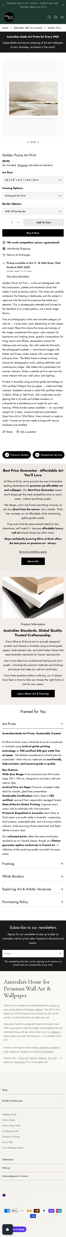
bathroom (43, 1058)
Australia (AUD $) (16, 1195)
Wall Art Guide (8, 1120)
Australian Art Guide (10, 1136)
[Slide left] (28, 142)
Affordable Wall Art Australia (28, 28)
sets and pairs (20, 1062)
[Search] (49, 17)
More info (33, 561)
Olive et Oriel (19, 1222)
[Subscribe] (60, 953)
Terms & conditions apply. (33, 552)
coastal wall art (45, 1047)
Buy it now (33, 233)
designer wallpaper (35, 1009)
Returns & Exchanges (18, 255)
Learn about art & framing (33, 693)
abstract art (14, 1051)
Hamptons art (26, 1051)
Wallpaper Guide (9, 1114)
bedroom (34, 1058)
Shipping (22, 165)
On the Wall (7, 1142)
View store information (18, 276)
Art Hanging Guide (10, 1131)
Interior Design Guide (11, 1125)
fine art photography (45, 1051)
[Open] (7, 1229)
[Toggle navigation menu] (62, 17)
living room (24, 1058)
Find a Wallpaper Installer (12, 1147)
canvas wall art (16, 1009)
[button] (2, 5)
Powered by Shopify (39, 1222)
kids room (52, 1058)
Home (5, 28)
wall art (53, 1005)
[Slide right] (38, 142)
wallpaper (55, 1032)
